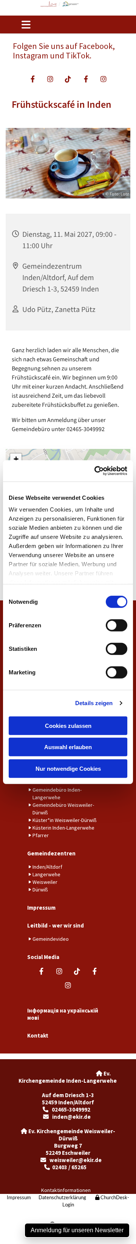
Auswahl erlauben (68, 747)
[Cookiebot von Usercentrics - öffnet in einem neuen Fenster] (96, 471)
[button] (33, 24)
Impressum (41, 907)
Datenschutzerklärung (62, 1197)
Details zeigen (94, 703)
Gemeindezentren (51, 853)
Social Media (43, 957)
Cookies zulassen (68, 725)
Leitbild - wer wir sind (55, 925)
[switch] (116, 625)
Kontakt (37, 1035)
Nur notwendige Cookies (68, 768)
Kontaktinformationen (66, 1190)
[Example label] (50, 78)
